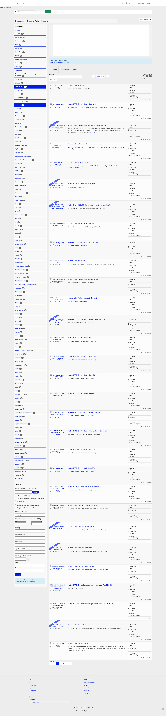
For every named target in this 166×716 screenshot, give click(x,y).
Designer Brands (21, 145)
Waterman (19, 464)
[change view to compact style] (102, 80)
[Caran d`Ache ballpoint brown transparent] (57, 224)
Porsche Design (20, 365)
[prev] (107, 76)
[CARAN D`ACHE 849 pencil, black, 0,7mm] (57, 450)
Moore (18, 295)
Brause (18, 79)
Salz (17, 391)
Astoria (18, 56)
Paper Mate (19, 328)
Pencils (18, 343)
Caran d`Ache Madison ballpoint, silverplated (83, 298)
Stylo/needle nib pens (22, 424)
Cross (18, 130)
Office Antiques (20, 310)
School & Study (20, 394)
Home (30, 682)
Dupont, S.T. (19, 167)
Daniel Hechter (20, 138)
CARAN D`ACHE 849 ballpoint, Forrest (81, 393)
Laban (17, 233)
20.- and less (20, 37)
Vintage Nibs (20, 446)
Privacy (86, 685)
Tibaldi (18, 435)
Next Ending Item (145, 19)
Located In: (19, 542)
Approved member (89, 682)
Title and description (23, 496)
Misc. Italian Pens (21, 281)
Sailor (18, 387)
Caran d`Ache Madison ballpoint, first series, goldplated (87, 125)
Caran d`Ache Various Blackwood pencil (81, 566)
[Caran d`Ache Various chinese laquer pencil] (57, 506)
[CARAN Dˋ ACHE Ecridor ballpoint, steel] (57, 184)
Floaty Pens (19, 200)
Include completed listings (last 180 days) (30, 498)
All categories (19, 478)
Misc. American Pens (22, 266)
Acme (18, 45)
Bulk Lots (19, 83)
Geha (18, 207)
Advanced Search (58, 12)
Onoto (17, 321)
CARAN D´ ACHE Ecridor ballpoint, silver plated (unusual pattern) (90, 205)
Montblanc (19, 288)
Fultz (17, 204)
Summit (18, 427)
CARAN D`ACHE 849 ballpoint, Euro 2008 (82, 375)
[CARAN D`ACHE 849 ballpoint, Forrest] (57, 394)
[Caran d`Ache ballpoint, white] (57, 644)
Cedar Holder (20, 116)
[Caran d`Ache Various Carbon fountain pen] (57, 625)
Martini (18, 255)
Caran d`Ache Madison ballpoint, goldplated (83, 279)
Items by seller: (20, 535)
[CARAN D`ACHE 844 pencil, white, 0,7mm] (57, 469)
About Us (86, 688)
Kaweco (18, 229)
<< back (17, 30)
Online (18, 314)
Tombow (18, 438)
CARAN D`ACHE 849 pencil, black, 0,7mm (82, 449)
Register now (140, 3)
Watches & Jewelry (21, 460)
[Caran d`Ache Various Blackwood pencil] (57, 567)
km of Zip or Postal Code (23, 556)
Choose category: (21, 512)
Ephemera (19, 178)
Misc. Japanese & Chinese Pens (25, 284)
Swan (18, 431)
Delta (17, 141)
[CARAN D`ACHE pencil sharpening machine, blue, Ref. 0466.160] (57, 586)
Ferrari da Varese (21, 193)
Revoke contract (34, 702)
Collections (19, 119)
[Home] (17, 3)
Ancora (18, 48)
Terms (86, 693)
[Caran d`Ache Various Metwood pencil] (57, 527)
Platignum (19, 358)
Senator (18, 398)
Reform (18, 376)
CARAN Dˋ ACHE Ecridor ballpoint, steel (81, 183)
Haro (17, 218)
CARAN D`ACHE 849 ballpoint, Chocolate (82, 356)
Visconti (18, 449)
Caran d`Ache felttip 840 (76, 85)
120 (150, 76)
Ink (17, 222)
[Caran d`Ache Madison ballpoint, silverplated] (57, 299)
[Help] (123, 3)
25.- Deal (19, 34)
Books (18, 70)
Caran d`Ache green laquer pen (78, 162)
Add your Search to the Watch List (26, 581)
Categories (19, 26)
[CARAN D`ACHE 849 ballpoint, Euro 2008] (57, 376)
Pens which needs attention (23, 350)
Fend (17, 189)
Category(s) (20, 20)
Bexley (18, 67)
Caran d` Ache (33, 20)
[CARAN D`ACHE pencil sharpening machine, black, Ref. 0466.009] (57, 605)
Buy (22, 3)
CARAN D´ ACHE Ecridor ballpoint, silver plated (84, 486)
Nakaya (18, 303)
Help (30, 694)
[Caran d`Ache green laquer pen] (57, 163)
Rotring (18, 383)
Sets (17, 402)
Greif (17, 211)
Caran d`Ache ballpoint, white (78, 643)
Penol (17, 347)
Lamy (18, 240)
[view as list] (98, 80)
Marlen (18, 251)
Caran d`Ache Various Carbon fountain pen (82, 625)
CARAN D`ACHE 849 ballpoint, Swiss (80, 338)
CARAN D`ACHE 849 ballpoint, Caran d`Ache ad (84, 412)
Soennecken (19, 409)
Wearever (19, 468)
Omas (18, 317)
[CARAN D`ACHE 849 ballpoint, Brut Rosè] (57, 105)
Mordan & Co (19, 299)
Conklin (18, 123)
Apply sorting (53, 79)
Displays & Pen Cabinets (22, 156)
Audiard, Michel (20, 59)
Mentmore (19, 262)
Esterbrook (19, 182)
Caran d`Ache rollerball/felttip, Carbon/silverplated (85, 144)
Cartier (18, 112)
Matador (18, 259)
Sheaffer (19, 405)
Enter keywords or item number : (26, 489)
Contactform (32, 690)
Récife (18, 369)
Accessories (19, 41)
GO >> (18, 575)
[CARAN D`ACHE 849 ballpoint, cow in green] (57, 243)
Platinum (18, 361)
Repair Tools (19, 380)
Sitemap (31, 697)
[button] (129, 3)
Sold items (20, 501)
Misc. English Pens (21, 270)
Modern (44, 20)
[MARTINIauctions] (5, 7)
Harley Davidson (21, 215)
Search (35, 492)
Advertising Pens (21, 471)
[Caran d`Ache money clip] (57, 261)
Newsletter (32, 699)
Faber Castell (20, 185)
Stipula (18, 420)
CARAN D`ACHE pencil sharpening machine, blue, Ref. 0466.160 (90, 585)
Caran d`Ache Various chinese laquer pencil (83, 505)
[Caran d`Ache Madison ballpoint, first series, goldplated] (57, 127)
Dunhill (18, 163)
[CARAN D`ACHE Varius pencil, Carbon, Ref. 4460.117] (57, 320)
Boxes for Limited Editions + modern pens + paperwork (27, 75)
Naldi (17, 306)
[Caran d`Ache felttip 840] (57, 86)
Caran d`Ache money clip (76, 260)
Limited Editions (22, 101)
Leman (20, 94)
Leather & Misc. (22, 97)
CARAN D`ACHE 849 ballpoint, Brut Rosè (82, 104)
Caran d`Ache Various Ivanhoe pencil (80, 548)
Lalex (17, 237)
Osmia (18, 325)
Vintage (19, 108)
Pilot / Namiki (20, 354)
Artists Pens (19, 52)
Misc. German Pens (21, 277)
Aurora (18, 63)
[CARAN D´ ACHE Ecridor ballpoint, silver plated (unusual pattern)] (57, 206)
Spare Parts (20, 416)
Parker (18, 332)
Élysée (18, 174)
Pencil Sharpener (20, 339)
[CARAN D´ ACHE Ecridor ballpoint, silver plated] (57, 488)
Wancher (18, 457)
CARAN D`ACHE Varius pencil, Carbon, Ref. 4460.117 (86, 319)
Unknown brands (21, 442)
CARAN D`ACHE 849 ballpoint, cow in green (83, 242)
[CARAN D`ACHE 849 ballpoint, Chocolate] (57, 357)
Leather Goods (20, 244)
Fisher (18, 196)
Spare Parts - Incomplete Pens (24, 413)
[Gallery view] (100, 80)
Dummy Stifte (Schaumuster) (24, 160)
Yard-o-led (19, 475)
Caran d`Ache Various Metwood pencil (81, 526)
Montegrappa (20, 292)
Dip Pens (19, 149)
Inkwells (18, 226)
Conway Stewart (21, 127)
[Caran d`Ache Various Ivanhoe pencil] (57, 548)
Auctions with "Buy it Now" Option (27, 505)
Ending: (17, 528)
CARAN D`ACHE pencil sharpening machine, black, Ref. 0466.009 (90, 603)
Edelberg (19, 171)
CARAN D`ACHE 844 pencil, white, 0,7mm (82, 468)
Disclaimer (87, 690)
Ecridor (20, 90)
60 (146, 76)
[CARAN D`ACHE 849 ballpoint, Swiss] (57, 338)
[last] (70, 663)
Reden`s (18, 372)
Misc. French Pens (21, 273)
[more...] (92, 132)
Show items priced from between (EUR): (28, 519)
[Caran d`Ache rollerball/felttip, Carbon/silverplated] (57, 145)
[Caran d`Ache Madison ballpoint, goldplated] (57, 280)
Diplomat (18, 152)
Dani (17, 134)
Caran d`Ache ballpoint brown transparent (82, 223)
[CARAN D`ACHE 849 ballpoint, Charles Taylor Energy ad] (57, 432)
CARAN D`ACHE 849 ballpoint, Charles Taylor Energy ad (87, 431)
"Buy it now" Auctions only (25, 508)
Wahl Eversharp (20, 453)
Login (149, 3)
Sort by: (51, 74)
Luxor (18, 248)
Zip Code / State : (20, 549)
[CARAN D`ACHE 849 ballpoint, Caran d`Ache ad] (57, 414)
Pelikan (18, 336)
